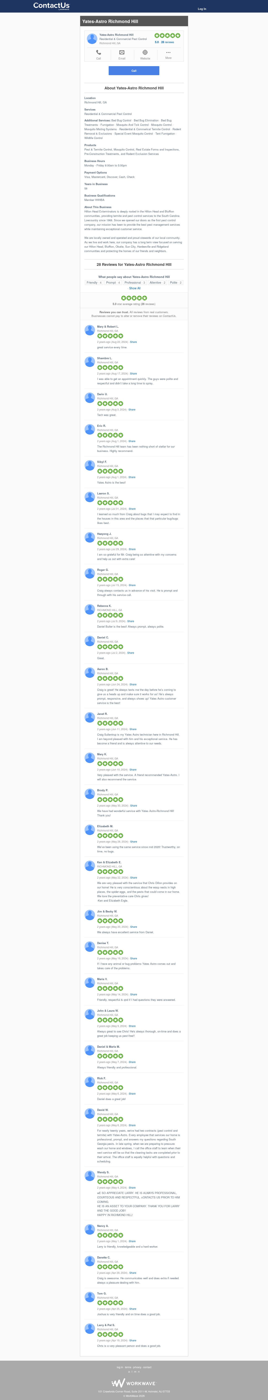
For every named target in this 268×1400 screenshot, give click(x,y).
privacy (137, 1367)
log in (120, 1367)
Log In (202, 9)
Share (133, 342)
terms (128, 1367)
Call (134, 71)
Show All (134, 288)
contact (147, 1367)
